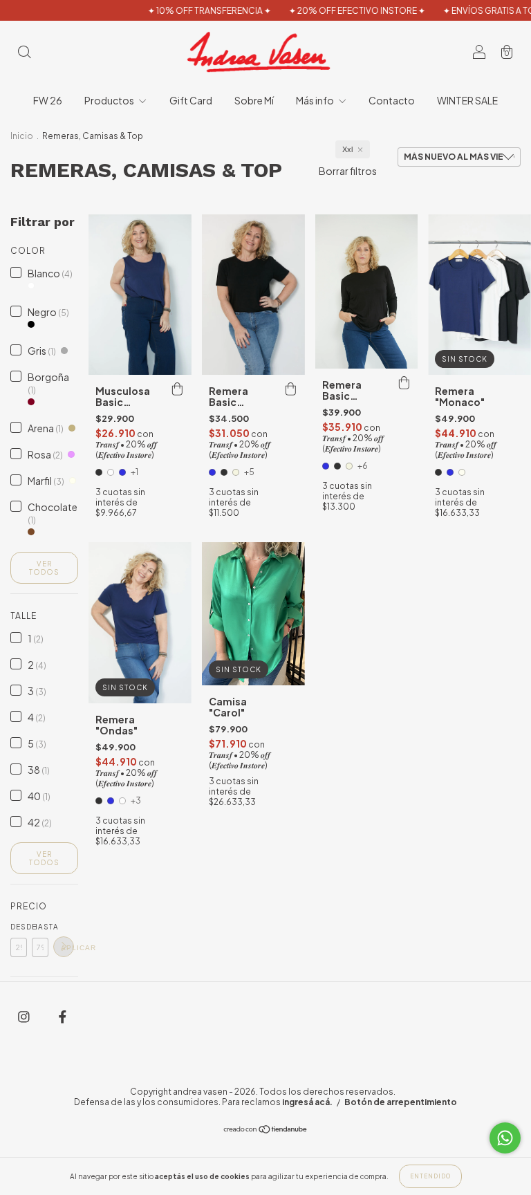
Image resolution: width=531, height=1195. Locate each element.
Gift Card (190, 100)
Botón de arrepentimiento (400, 1102)
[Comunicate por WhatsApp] (505, 1138)
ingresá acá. (307, 1102)
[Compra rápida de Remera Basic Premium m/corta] (291, 388)
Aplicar (67, 948)
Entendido (430, 1176)
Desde (18, 927)
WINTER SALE (467, 100)
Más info (315, 100)
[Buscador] (24, 52)
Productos (110, 100)
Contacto (392, 100)
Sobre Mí (254, 100)
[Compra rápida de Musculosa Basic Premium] (178, 388)
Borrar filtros (348, 171)
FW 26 (47, 100)
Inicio (21, 136)
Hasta (40, 927)
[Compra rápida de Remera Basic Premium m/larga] (404, 382)
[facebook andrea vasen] (62, 1016)
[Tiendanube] (266, 1130)
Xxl (347, 149)
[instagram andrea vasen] (24, 1016)
